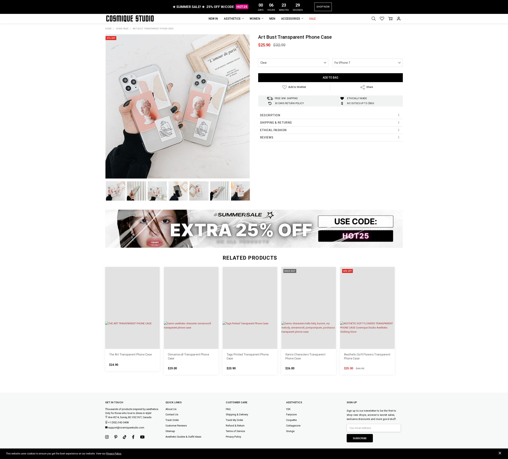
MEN (272, 18)
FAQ (228, 409)
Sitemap (170, 431)
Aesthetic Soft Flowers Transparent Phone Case (367, 356)
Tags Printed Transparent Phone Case (248, 356)
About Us (170, 409)
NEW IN (213, 18)
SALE (312, 18)
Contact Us (171, 414)
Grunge (290, 431)
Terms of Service (235, 431)
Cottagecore (293, 425)
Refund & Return (235, 425)
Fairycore (291, 414)
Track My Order (234, 420)
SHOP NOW (323, 6)
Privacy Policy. (114, 453)
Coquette (291, 420)
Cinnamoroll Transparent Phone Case (188, 356)
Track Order (172, 420)
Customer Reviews (176, 425)
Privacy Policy (233, 436)
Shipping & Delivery (237, 414)
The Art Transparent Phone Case (130, 354)
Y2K (288, 409)
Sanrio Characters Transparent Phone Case (305, 356)
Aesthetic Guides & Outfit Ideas (183, 436)
